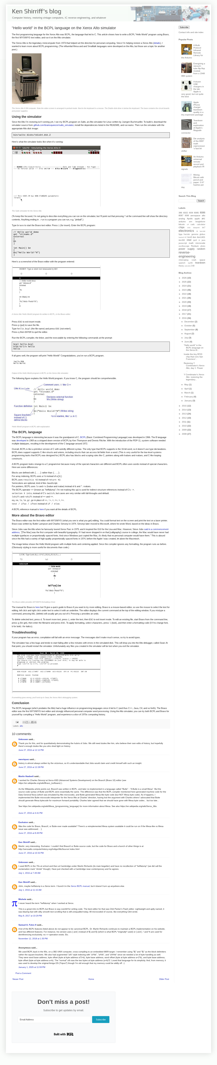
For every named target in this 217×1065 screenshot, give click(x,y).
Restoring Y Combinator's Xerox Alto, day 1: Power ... (194, 367)
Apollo (190, 218)
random (201, 248)
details (157, 43)
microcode (200, 243)
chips (182, 227)
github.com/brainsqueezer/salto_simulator (54, 125)
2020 (184, 302)
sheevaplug (183, 260)
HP (185, 237)
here (42, 509)
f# (197, 231)
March (187, 392)
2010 (184, 426)
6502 (185, 212)
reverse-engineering (187, 254)
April (186, 388)
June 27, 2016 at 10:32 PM (31, 853)
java (203, 240)
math (191, 243)
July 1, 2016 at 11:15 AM (29, 890)
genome (194, 234)
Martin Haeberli (26, 776)
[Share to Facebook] (32, 722)
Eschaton (23, 822)
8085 (196, 212)
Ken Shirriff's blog (36, 11)
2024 (184, 286)
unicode (187, 266)
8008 (191, 213)
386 (180, 212)
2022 (184, 294)
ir (199, 240)
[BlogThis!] (26, 722)
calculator (201, 224)
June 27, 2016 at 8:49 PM (30, 833)
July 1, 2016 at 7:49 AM (29, 873)
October (188, 325)
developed (21, 440)
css (188, 228)
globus (202, 234)
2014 (184, 410)
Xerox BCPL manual (80, 886)
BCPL (83, 437)
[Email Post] (17, 722)
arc (203, 218)
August (187, 333)
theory (181, 266)
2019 (184, 306)
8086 (202, 212)
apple (197, 218)
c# (188, 224)
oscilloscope (184, 246)
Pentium (195, 246)
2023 (184, 290)
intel (189, 240)
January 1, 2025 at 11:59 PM (31, 967)
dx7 (203, 228)
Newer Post (18, 979)
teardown (200, 262)
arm (190, 222)
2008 (184, 434)
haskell (181, 237)
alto (21, 726)
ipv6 (195, 240)
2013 (184, 414)
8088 (187, 216)
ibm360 (182, 240)
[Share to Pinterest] (35, 722)
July (186, 337)
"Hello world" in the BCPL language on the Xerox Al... (193, 347)
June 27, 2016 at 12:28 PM (31, 767)
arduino (182, 221)
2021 (184, 298)
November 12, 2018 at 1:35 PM (33, 938)
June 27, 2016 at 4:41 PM (30, 813)
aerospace (195, 215)
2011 (184, 422)
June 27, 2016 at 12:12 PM (31, 750)
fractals (187, 234)
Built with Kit (64, 1034)
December (189, 321)
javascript (183, 243)
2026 (184, 278)
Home (91, 979)
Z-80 (192, 266)
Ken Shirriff (24, 842)
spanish (182, 263)
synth (190, 263)
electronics (186, 231)
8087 (181, 215)
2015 (184, 406)
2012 (184, 418)
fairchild (202, 231)
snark (194, 260)
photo (202, 246)
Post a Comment (23, 973)
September (189, 329)
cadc (193, 224)
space (202, 260)
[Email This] (24, 722)
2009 (184, 430)
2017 (184, 314)
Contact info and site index (191, 32)
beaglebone (200, 222)
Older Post (164, 979)
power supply (187, 248)
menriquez (23, 759)
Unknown (23, 739)
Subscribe (184, 27)
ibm (194, 237)
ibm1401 (201, 237)
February (189, 396)
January (188, 400)
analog (182, 218)
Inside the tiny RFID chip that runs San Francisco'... (193, 356)
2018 (184, 310)
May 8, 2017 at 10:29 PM (30, 916)
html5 (189, 237)
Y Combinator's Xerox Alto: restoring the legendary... (194, 377)
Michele (22, 899)
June (187, 341)
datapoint (196, 227)
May (186, 384)
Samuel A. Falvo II (27, 925)
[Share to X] (29, 722)
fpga (180, 234)
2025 (184, 282)
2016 (184, 318)
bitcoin (182, 224)
